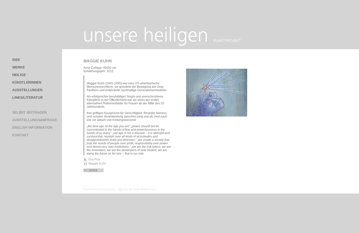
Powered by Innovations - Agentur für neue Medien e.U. (120, 189)
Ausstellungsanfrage (34, 120)
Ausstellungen (27, 90)
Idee (16, 60)
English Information (32, 127)
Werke (18, 67)
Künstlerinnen (26, 82)
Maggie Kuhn (98, 61)
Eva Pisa (94, 159)
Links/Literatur (27, 97)
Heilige (19, 75)
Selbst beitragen (29, 112)
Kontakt (20, 135)
